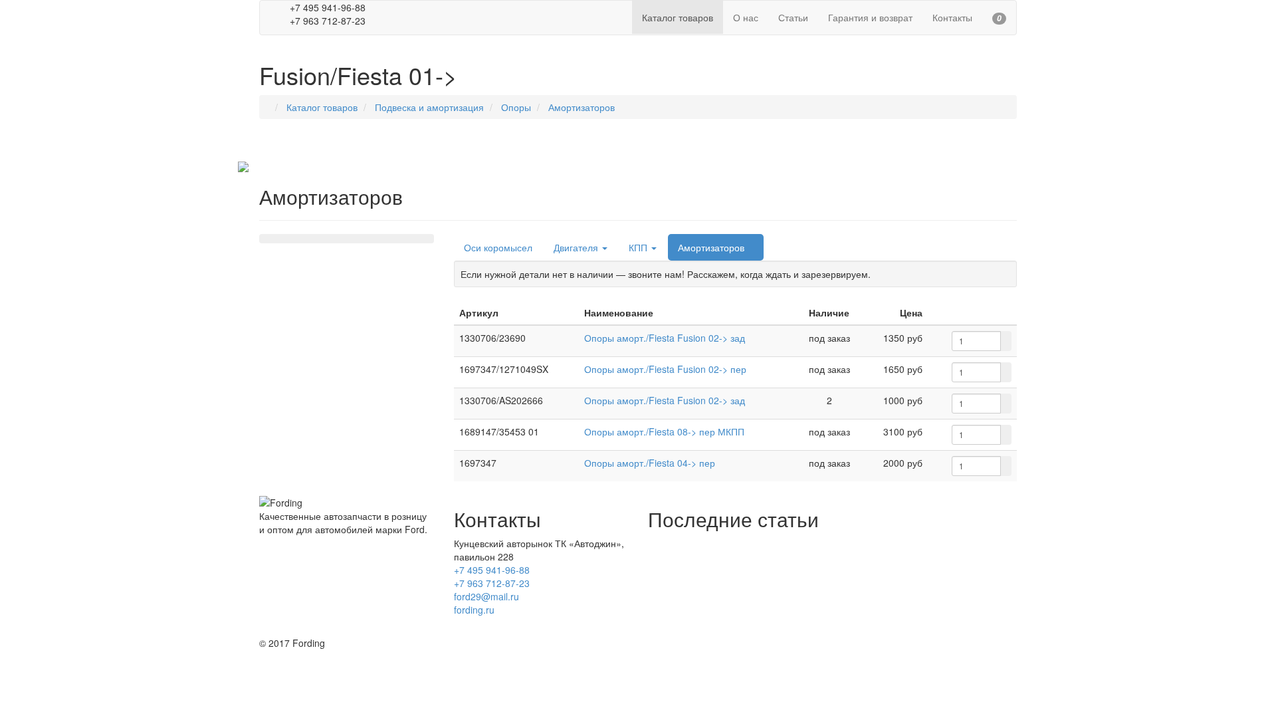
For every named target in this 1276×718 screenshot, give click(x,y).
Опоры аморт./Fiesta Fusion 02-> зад (664, 337)
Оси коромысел (498, 247)
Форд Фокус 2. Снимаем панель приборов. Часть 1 (759, 623)
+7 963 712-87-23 (492, 583)
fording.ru (474, 609)
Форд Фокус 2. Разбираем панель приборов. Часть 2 (763, 603)
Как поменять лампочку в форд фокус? (733, 583)
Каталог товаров (322, 107)
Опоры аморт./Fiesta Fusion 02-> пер (665, 369)
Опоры (516, 107)
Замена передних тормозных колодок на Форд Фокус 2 (768, 563)
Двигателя (577, 247)
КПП (639, 247)
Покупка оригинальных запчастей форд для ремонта (763, 543)
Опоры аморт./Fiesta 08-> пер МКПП (664, 431)
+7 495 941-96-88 (492, 569)
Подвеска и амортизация (429, 107)
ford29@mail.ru (486, 596)
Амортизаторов (581, 107)
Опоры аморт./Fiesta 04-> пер (649, 462)
